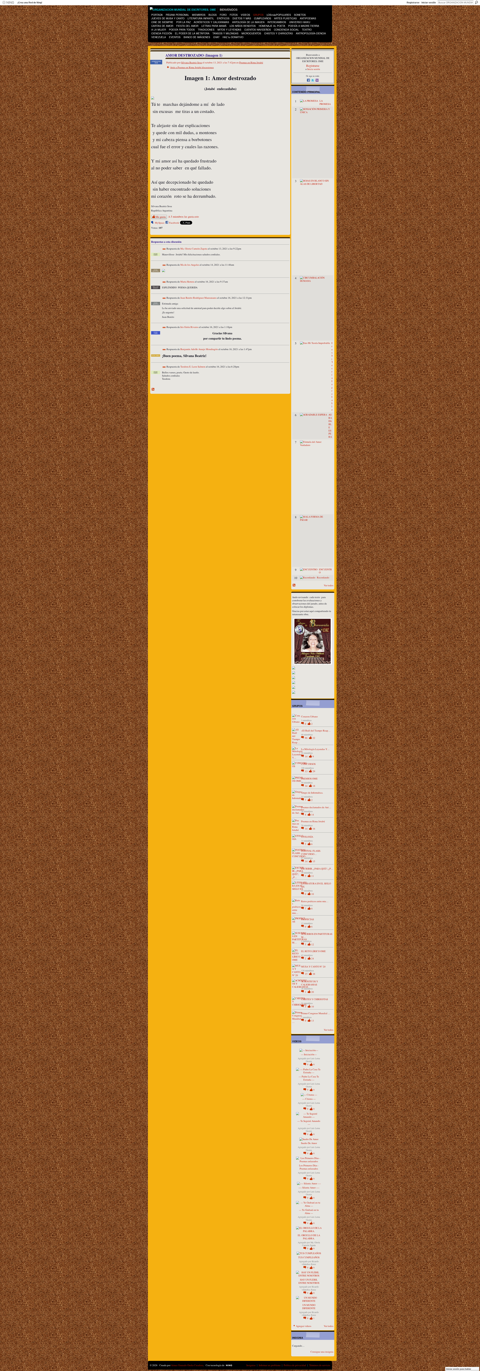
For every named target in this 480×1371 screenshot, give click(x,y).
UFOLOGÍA (307, 836)
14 (306, 756)
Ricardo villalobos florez (310, 1263)
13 (306, 771)
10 (312, 894)
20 (312, 992)
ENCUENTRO (325, 571)
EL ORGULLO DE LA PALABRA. (309, 1236)
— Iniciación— (309, 1054)
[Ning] (8, 2)
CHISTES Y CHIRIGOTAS (314, 999)
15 (314, 861)
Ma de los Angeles (189, 265)
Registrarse (413, 2)
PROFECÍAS (307, 919)
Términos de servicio (319, 1365)
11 (312, 876)
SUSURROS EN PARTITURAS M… (316, 935)
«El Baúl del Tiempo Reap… (316, 730)
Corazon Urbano (309, 716)
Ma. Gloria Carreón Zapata (193, 248)
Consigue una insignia (321, 1351)
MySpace (159, 222)
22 (314, 738)
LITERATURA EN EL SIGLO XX (316, 885)
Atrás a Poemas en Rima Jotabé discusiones (192, 67)
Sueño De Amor (309, 1143)
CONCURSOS (308, 764)
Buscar (476, 2)
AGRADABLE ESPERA (330, 425)
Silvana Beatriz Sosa (191, 62)
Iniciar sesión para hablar (458, 1369)
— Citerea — (309, 1098)
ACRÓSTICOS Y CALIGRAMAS (309, 983)
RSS (153, 389)
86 (306, 738)
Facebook (174, 222)
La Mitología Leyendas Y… (315, 749)
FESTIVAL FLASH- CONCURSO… (311, 852)
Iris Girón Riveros (189, 327)
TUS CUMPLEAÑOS (309, 1257)
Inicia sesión (313, 69)
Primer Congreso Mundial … (315, 1013)
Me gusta (161, 217)
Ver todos (328, 585)
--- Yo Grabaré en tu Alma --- (309, 1211)
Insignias (251, 1365)
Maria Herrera (187, 281)
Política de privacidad (295, 1365)
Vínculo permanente (164, 249)
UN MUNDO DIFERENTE (308, 1306)
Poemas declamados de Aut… (316, 807)
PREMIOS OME (309, 778)
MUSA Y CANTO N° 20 (313, 966)
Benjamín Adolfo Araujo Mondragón (199, 349)
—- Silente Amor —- (308, 1187)
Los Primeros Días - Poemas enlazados (309, 1167)
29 (314, 771)
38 (314, 974)
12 (312, 944)
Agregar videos (303, 1326)
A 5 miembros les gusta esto (183, 216)
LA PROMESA (325, 102)
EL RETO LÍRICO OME (313, 951)
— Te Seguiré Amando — (308, 1122)
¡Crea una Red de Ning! (29, 2)
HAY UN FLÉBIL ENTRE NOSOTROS (308, 1281)
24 (312, 958)
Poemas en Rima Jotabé (251, 62)
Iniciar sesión (429, 2)
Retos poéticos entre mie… (314, 901)
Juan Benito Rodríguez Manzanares (198, 298)
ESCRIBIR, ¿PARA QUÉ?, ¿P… (317, 868)
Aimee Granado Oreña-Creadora (187, 1365)
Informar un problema (269, 1365)
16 (314, 828)
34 (306, 786)
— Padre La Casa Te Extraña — (309, 1078)
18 (314, 786)
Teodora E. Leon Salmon (192, 366)
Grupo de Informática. (312, 792)
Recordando (323, 577)
